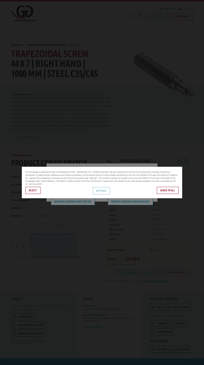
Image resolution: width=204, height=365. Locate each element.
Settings (101, 190)
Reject (33, 190)
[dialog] (102, 182)
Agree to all (167, 190)
